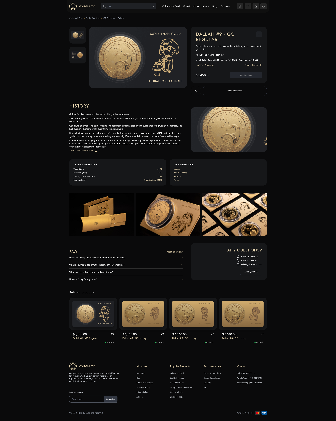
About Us (140, 373)
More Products (191, 6)
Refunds (177, 176)
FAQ (205, 387)
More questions (175, 252)
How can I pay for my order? (83, 279)
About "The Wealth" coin (208, 54)
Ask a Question (251, 271)
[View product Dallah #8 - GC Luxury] (243, 314)
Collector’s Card (171, 6)
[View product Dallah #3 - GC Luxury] (193, 314)
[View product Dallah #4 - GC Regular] (93, 314)
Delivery (207, 382)
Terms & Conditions (212, 373)
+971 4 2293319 (248, 260)
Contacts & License (144, 382)
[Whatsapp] (196, 91)
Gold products (176, 392)
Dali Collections (177, 382)
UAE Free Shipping (205, 65)
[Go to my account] (256, 6)
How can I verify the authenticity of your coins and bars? (97, 257)
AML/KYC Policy (180, 172)
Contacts (225, 6)
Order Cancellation (212, 378)
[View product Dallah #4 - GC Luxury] (143, 314)
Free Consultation (235, 90)
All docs (139, 397)
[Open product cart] (263, 6)
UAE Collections (177, 378)
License (177, 169)
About (205, 6)
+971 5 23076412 (254, 378)
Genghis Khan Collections (181, 387)
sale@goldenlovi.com (251, 264)
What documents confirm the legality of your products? (96, 264)
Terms (176, 180)
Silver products (176, 397)
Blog (214, 6)
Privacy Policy (142, 392)
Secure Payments (253, 65)
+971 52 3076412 (249, 256)
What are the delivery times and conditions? (91, 272)
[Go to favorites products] (248, 6)
